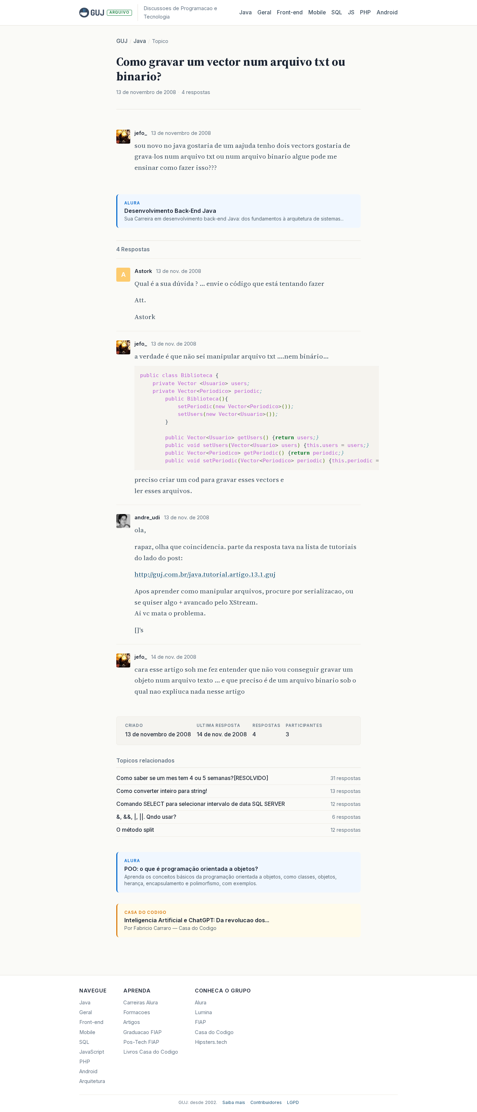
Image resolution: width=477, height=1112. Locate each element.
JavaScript (91, 1052)
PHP (365, 12)
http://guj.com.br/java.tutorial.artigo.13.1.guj (205, 574)
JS (351, 12)
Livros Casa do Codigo (150, 1052)
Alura (200, 1002)
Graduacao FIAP (142, 1032)
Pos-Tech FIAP (141, 1042)
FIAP (200, 1022)
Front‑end (290, 12)
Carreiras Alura (140, 1002)
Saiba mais (233, 1102)
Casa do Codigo (214, 1032)
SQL (336, 12)
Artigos (131, 1022)
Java (245, 12)
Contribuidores (266, 1102)
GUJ (121, 41)
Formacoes (136, 1012)
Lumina (203, 1012)
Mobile (317, 12)
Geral (264, 12)
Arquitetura (92, 1081)
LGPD (293, 1102)
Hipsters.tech (211, 1042)
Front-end (91, 1022)
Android (387, 12)
